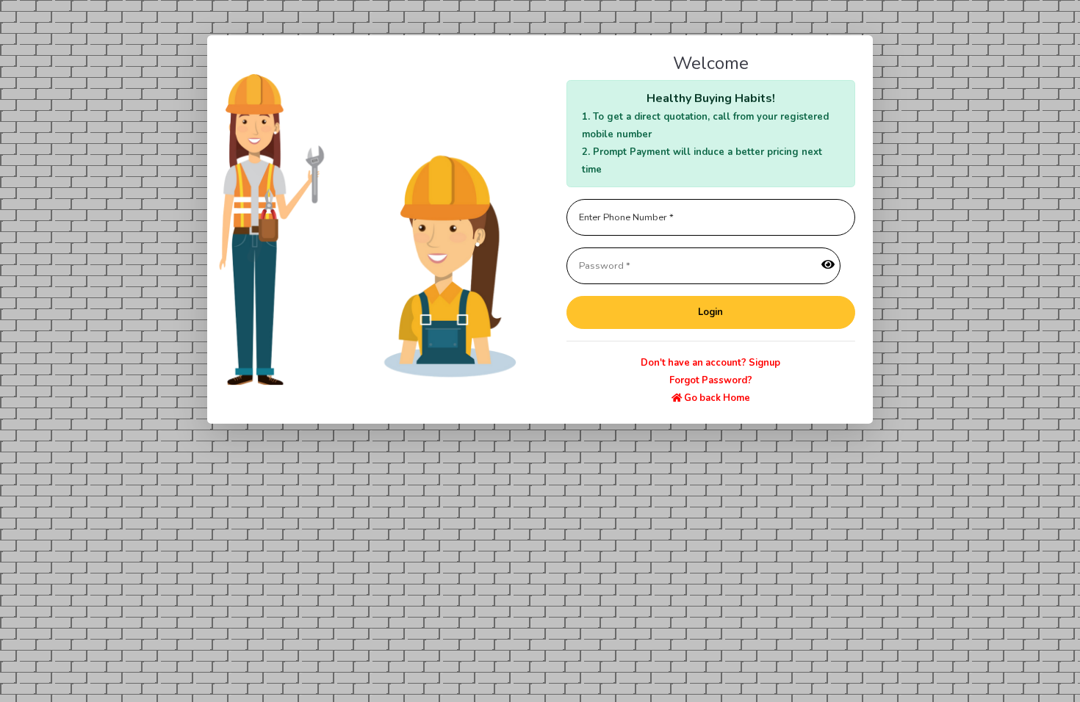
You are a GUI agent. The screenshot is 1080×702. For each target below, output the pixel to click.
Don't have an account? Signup (710, 362)
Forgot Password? (710, 380)
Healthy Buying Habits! (711, 98)
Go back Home (716, 398)
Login (710, 312)
